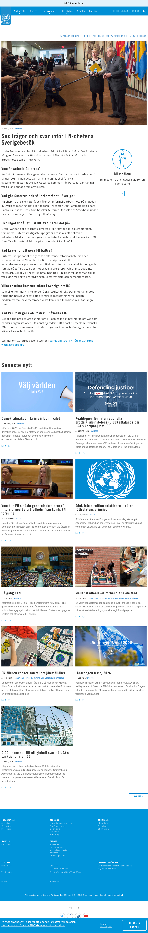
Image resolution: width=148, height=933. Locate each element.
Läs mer (5, 445)
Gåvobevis (54, 832)
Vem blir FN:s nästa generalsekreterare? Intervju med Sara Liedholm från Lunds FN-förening (34, 509)
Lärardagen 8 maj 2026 (93, 673)
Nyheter (81, 11)
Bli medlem (6, 823)
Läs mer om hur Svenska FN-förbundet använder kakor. (33, 925)
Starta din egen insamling (61, 823)
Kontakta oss (55, 844)
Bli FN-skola (6, 829)
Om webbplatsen (57, 855)
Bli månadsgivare (57, 826)
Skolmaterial (103, 829)
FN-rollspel (102, 826)
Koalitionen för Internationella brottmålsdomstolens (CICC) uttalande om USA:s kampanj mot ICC (107, 422)
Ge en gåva (6, 826)
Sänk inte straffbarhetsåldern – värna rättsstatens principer (104, 507)
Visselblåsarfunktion (59, 850)
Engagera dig (50, 11)
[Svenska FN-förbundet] (6, 15)
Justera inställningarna (106, 925)
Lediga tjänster (56, 847)
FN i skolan (67, 11)
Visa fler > (138, 796)
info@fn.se (55, 881)
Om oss (135, 11)
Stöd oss (34, 11)
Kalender (93, 11)
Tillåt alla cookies (134, 925)
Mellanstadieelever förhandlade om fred (106, 593)
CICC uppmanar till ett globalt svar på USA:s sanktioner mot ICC (35, 754)
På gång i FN (11, 593)
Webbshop (55, 834)
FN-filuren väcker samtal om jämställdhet (33, 673)
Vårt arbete (19, 11)
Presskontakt (7, 844)
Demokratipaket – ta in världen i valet (30, 418)
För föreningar (120, 11)
